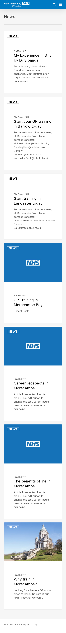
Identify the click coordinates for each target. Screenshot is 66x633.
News (13, 35)
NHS (12, 89)
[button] (60, 4)
